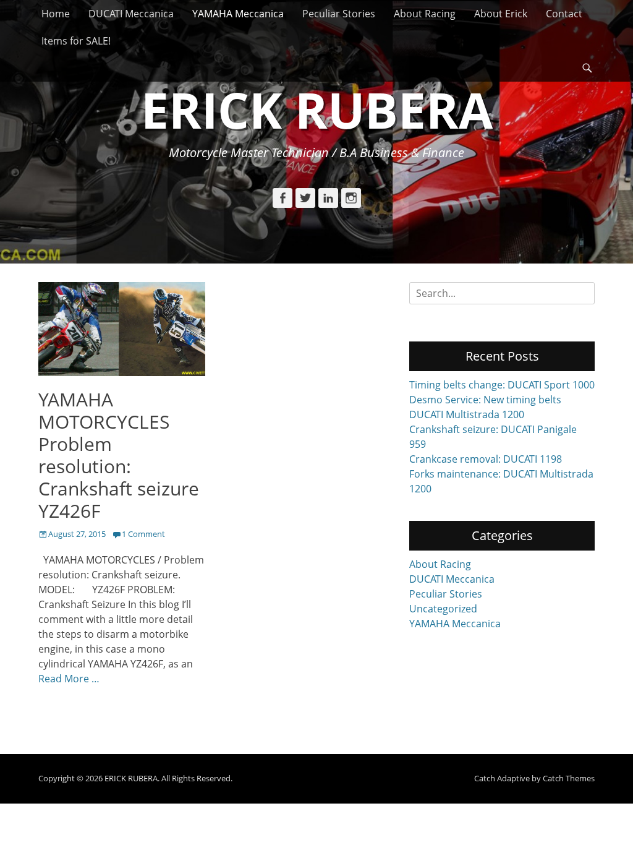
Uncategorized (443, 609)
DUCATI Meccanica (131, 13)
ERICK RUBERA (317, 109)
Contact (564, 13)
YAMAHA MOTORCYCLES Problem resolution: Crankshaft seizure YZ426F (118, 455)
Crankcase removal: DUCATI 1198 (485, 459)
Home (55, 13)
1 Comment (143, 533)
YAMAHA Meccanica (238, 13)
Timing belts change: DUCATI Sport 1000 (502, 385)
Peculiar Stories (338, 13)
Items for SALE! (76, 41)
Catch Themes (569, 778)
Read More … (69, 678)
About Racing (425, 13)
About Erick (500, 13)
